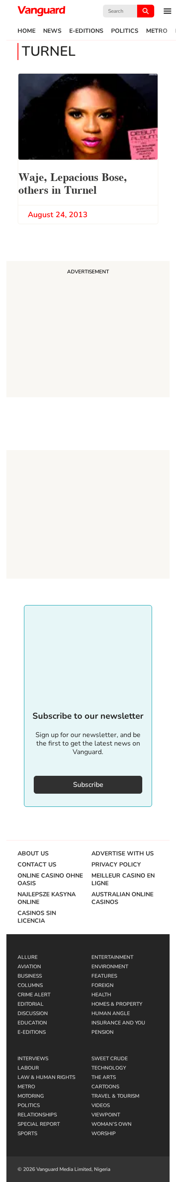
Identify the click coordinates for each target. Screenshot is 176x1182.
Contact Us (37, 865)
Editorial (31, 1004)
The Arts (103, 1077)
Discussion (33, 1013)
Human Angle (110, 1013)
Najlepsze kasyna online (47, 898)
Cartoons (105, 1086)
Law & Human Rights (46, 1077)
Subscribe (88, 784)
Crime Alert (34, 994)
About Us (33, 854)
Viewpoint (105, 1114)
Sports (27, 1133)
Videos (100, 1105)
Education (32, 1022)
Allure (28, 957)
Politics (124, 31)
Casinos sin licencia (37, 917)
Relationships (37, 1114)
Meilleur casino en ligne (123, 879)
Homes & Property (116, 1004)
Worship (103, 1133)
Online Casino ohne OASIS (50, 879)
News (52, 31)
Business (30, 976)
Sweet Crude (109, 1058)
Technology (108, 1067)
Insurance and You (118, 1022)
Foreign (102, 985)
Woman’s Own (111, 1124)
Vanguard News (41, 11)
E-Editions (86, 31)
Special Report (39, 1124)
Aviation (29, 966)
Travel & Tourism (115, 1096)
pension (102, 1032)
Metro (156, 31)
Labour (28, 1067)
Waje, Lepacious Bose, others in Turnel (72, 182)
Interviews (33, 1058)
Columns (30, 985)
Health (101, 994)
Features (104, 976)
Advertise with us (122, 854)
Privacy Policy (116, 865)
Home (26, 31)
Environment (109, 966)
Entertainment (112, 957)
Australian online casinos (122, 898)
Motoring (31, 1096)
